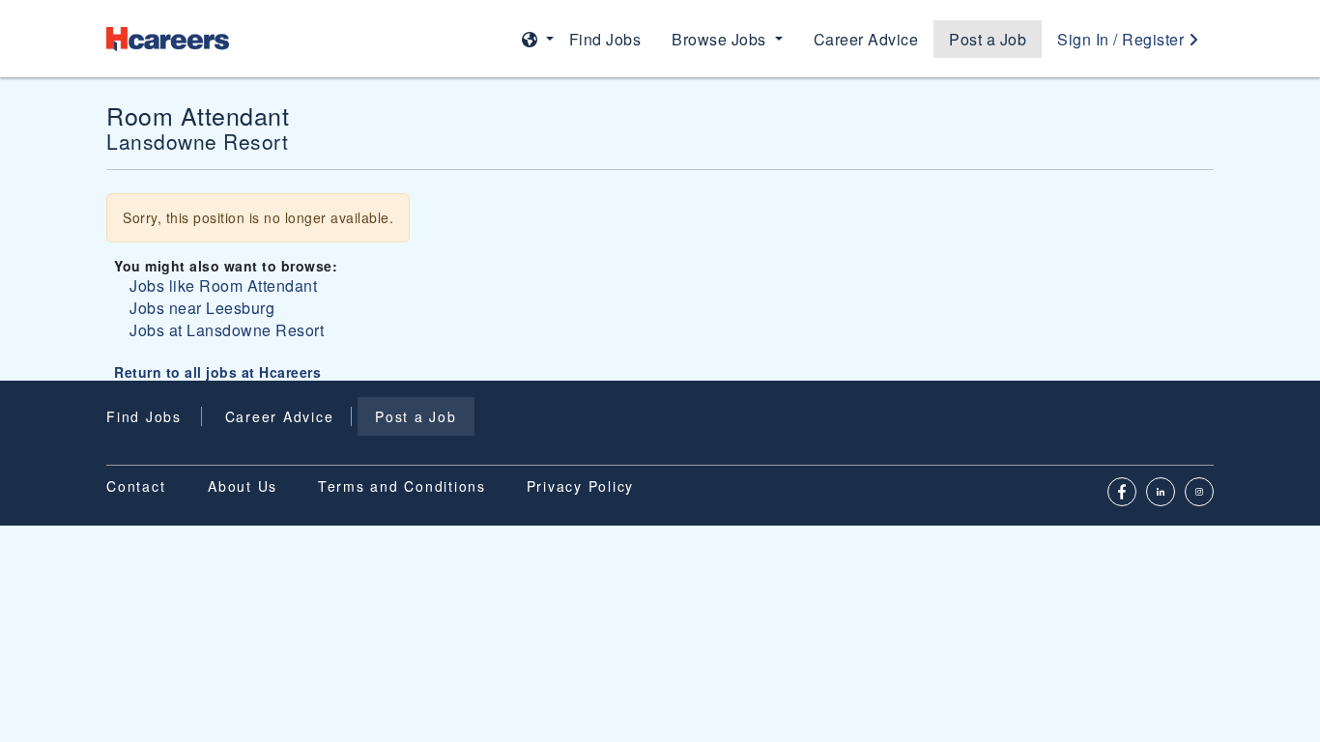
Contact (135, 486)
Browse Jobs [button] (721, 39)
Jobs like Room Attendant (223, 285)
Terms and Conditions (402, 486)
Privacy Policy (581, 486)
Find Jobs (605, 39)
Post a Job (987, 39)
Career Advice (866, 39)
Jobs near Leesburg (201, 308)
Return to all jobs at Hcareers (217, 372)
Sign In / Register (1123, 39)
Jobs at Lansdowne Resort (226, 330)
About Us (242, 486)
